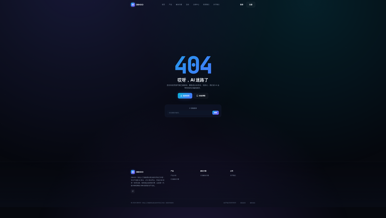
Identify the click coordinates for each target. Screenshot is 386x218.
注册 (250, 5)
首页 (163, 4)
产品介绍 (173, 175)
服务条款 (252, 203)
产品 (170, 4)
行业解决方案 (175, 179)
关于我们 (216, 4)
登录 (241, 5)
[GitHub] (133, 191)
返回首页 (186, 96)
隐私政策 (243, 203)
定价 (187, 4)
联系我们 (206, 4)
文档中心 (196, 4)
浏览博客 (202, 96)
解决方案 (179, 4)
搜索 (215, 112)
